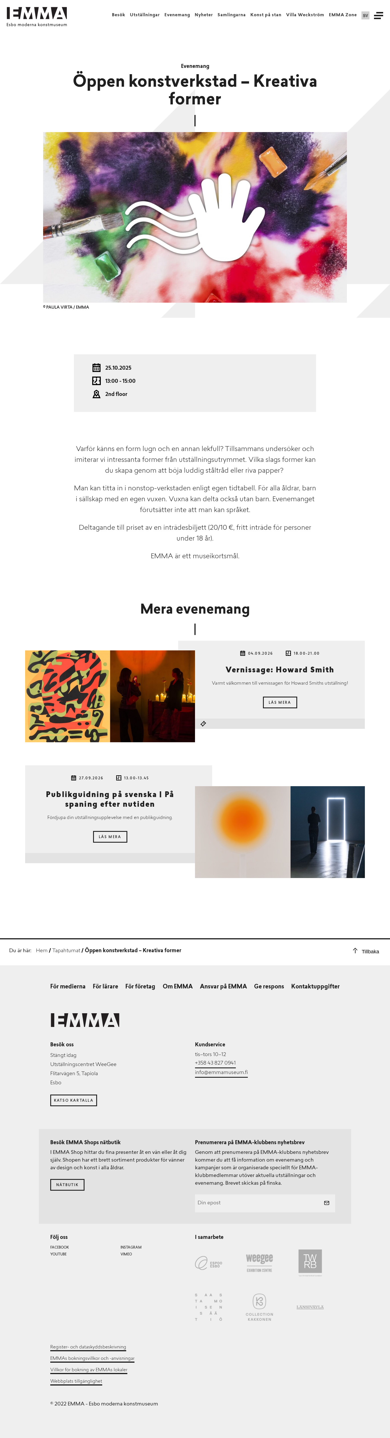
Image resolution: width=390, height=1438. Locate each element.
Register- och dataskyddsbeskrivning (88, 1347)
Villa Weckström (305, 15)
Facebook (59, 1247)
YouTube (58, 1254)
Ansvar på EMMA (223, 987)
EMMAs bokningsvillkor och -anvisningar (92, 1358)
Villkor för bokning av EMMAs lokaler (88, 1370)
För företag (140, 987)
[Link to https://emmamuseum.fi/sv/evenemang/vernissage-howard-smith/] (110, 696)
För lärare (105, 987)
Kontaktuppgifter (315, 987)
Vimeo (126, 1254)
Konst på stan (266, 15)
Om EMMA (178, 987)
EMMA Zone (343, 15)
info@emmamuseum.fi (221, 1072)
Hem (42, 951)
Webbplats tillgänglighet (76, 1381)
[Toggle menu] (378, 15)
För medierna (68, 987)
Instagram (131, 1247)
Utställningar (145, 15)
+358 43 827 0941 (215, 1063)
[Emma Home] (37, 13)
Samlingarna (232, 15)
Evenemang (177, 15)
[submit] (326, 1203)
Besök (118, 15)
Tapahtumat (66, 951)
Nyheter (204, 15)
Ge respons (269, 987)
